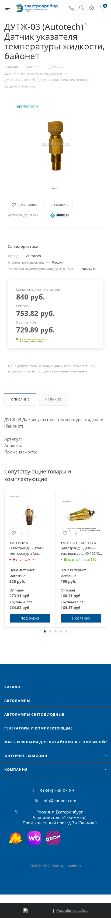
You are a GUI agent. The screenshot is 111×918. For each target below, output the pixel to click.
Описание (20, 399)
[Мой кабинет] (91, 8)
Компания (15, 769)
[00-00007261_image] (55, 143)
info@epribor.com (59, 800)
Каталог (13, 686)
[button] (44, 631)
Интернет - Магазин (25, 755)
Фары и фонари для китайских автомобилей (54, 741)
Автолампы (17, 700)
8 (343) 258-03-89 (57, 790)
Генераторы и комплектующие (38, 728)
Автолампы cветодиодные (34, 714)
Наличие (53, 399)
